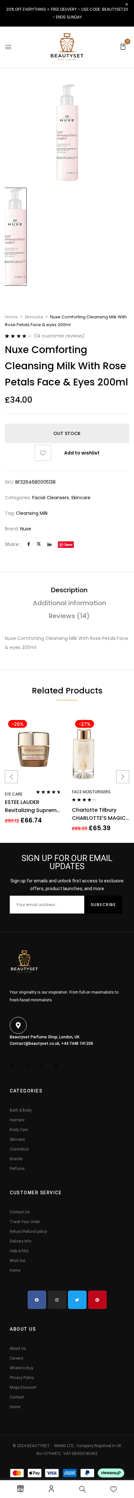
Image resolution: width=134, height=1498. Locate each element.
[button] (123, 46)
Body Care (19, 1129)
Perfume (17, 1168)
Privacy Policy (22, 1377)
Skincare (34, 317)
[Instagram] (57, 1300)
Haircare (17, 1120)
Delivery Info (20, 1241)
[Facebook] (28, 544)
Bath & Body (21, 1110)
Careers (16, 1358)
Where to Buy (21, 1368)
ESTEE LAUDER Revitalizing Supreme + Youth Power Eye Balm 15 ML (32, 806)
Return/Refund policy (28, 1231)
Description (69, 590)
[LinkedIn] (49, 544)
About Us (18, 1348)
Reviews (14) (69, 615)
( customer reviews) (59, 336)
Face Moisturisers (91, 792)
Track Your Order (25, 1222)
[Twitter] (38, 544)
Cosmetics (19, 1149)
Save (68, 544)
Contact (17, 1397)
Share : (13, 544)
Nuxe (25, 528)
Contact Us (20, 1212)
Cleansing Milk (32, 513)
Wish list (17, 1260)
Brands (16, 1159)
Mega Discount (23, 1387)
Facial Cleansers (50, 497)
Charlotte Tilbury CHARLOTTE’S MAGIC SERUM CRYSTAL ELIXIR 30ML (100, 814)
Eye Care (13, 794)
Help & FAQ (19, 1251)
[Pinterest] (97, 1300)
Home (11, 317)
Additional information (69, 602)
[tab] (69, 590)
